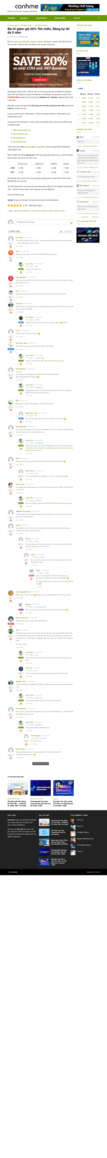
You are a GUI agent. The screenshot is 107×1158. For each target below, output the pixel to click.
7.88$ (84, 110)
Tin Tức (77, 18)
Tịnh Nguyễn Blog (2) (84, 845)
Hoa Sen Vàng (39, 358)
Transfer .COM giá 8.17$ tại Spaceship (94, 167)
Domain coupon (59, 210)
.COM (80, 88)
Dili (36, 416)
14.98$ (90, 102)
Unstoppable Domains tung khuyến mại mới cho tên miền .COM (40, 803)
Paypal (27, 146)
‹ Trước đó (84, 217)
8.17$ (98, 98)
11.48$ (97, 102)
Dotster (33, 41)
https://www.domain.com (22, 130)
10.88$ (90, 118)
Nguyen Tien (39, 698)
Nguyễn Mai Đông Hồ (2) (85, 839)
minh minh (38, 500)
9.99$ (98, 118)
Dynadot (55, 798)
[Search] (98, 18)
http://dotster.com (19, 137)
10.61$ (97, 106)
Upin (36, 473)
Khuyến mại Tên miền (14, 798)
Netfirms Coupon (27, 25)
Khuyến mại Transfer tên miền (42, 210)
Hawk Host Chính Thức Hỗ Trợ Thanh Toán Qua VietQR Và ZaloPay (59, 842)
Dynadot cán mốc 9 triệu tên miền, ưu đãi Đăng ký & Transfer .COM (63, 803)
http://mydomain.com (20, 133)
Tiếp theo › (95, 217)
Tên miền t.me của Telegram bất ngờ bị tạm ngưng (58, 832)
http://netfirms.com (19, 141)
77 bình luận (24, 37)
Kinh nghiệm (59, 18)
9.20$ (84, 122)
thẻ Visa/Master (40, 146)
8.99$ (84, 118)
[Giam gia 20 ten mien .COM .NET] (41, 68)
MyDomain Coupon (41, 25)
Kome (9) (80, 820)
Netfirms (40, 41)
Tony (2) (80, 851)
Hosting (23, 18)
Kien (36, 266)
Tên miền (11, 18)
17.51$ (90, 106)
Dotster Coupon (13, 25)
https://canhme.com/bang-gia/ (54, 361)
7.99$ (84, 114)
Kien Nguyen (39, 725)
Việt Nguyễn (39, 387)
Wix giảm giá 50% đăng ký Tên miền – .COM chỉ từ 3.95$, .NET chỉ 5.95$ (17, 803)
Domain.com (16, 41)
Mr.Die (42, 557)
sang (36, 541)
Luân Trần (43, 738)
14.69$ (90, 122)
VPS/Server (41, 18)
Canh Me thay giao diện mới (91, 146)
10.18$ (90, 98)
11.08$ (90, 110)
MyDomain (26, 41)
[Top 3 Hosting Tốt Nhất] (87, 235)
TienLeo (37, 320)
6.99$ (84, 102)
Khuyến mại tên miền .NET (22, 210)
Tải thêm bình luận (40, 763)
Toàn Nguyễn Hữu (40, 607)
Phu (36, 655)
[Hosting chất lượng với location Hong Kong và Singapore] (70, 7)
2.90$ (84, 98)
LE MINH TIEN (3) (83, 832)
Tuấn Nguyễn (39, 443)
